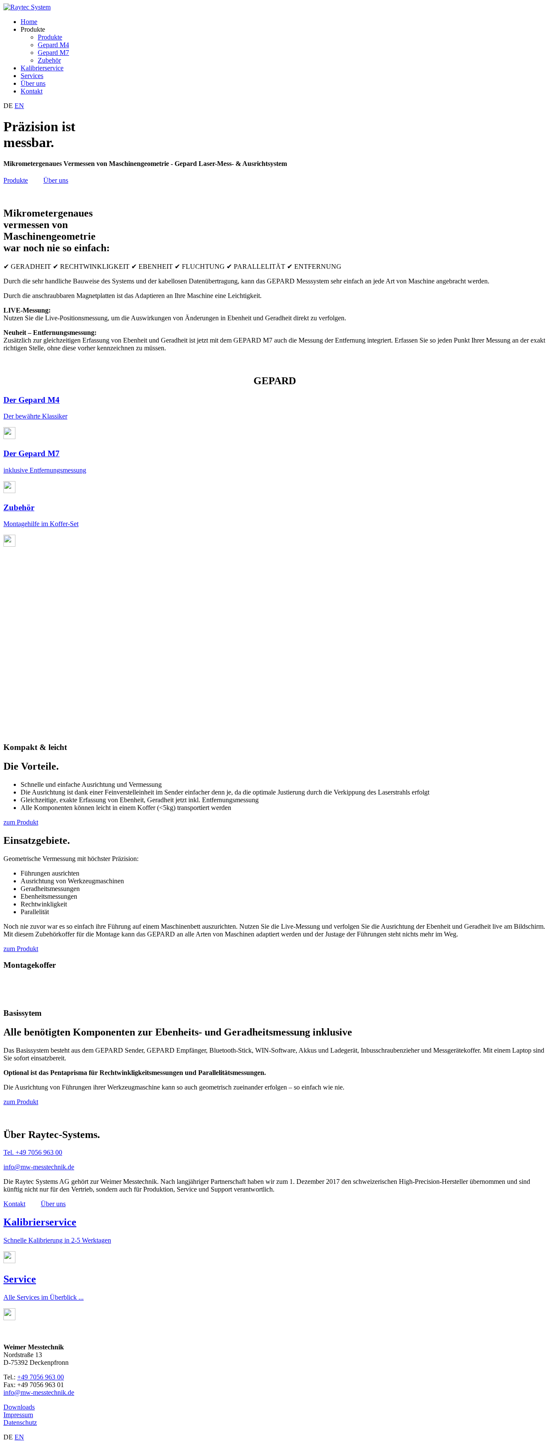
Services (32, 75)
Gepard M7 (53, 52)
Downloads (19, 1407)
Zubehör (49, 60)
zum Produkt (20, 822)
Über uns (33, 83)
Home (29, 21)
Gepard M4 (53, 44)
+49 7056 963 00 (40, 1377)
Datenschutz (20, 1422)
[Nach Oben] (27, 7)
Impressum (18, 1414)
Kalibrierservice (42, 68)
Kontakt (31, 91)
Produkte (50, 37)
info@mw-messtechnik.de (38, 1167)
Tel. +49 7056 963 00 (32, 1152)
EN (19, 105)
